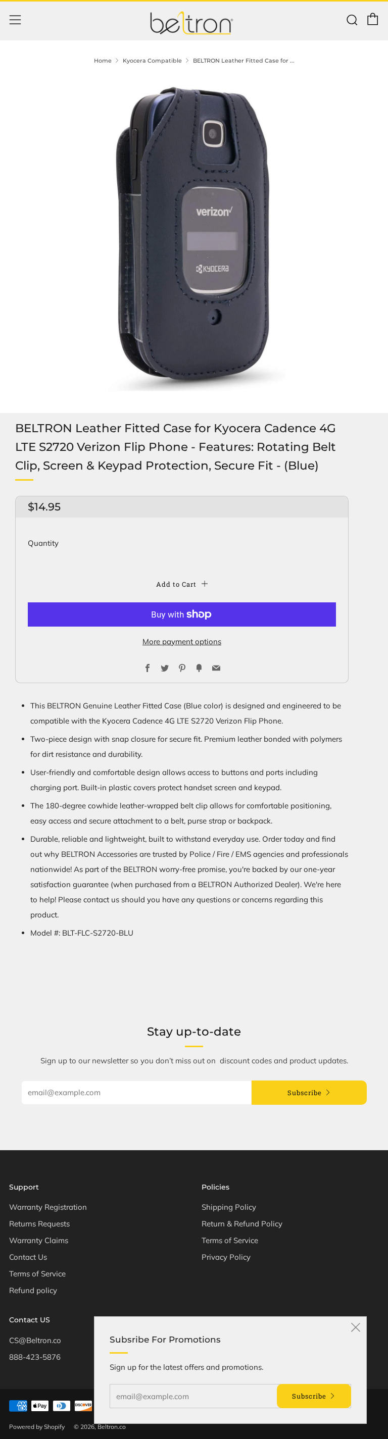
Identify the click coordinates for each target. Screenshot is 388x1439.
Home (103, 60)
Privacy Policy (226, 1257)
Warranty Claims (38, 1240)
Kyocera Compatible (152, 60)
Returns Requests (39, 1223)
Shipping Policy (229, 1207)
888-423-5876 (35, 1357)
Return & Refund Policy (242, 1223)
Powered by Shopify (37, 1426)
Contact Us (28, 1257)
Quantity (43, 543)
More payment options (181, 641)
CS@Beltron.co (35, 1340)
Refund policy (33, 1290)
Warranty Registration (48, 1207)
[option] (194, 236)
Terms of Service (37, 1273)
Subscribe (304, 1092)
